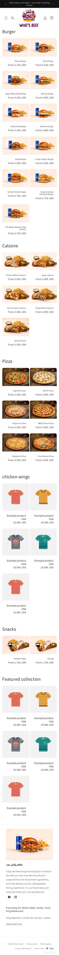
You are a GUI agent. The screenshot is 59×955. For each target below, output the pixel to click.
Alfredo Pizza (48, 391)
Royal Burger (48, 61)
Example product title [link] (16, 517)
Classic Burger (20, 61)
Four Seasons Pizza (46, 456)
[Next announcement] (53, 4)
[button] (6, 18)
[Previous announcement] (5, 4)
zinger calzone (48, 275)
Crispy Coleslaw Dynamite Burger (47, 193)
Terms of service (40, 948)
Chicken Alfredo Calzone (16, 275)
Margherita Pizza (19, 456)
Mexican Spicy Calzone (16, 308)
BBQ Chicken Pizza (46, 423)
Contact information (23, 948)
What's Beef (18, 944)
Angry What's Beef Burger (15, 94)
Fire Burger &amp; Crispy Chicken (15, 228)
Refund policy (46, 944)
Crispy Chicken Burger (44, 159)
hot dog (51, 658)
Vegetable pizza (19, 391)
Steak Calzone (20, 341)
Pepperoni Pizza (19, 423)
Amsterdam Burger (18, 126)
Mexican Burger (47, 94)
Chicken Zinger (20, 658)
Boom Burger (20, 159)
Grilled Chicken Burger (17, 192)
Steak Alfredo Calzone (45, 308)
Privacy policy (32, 944)
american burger (47, 126)
